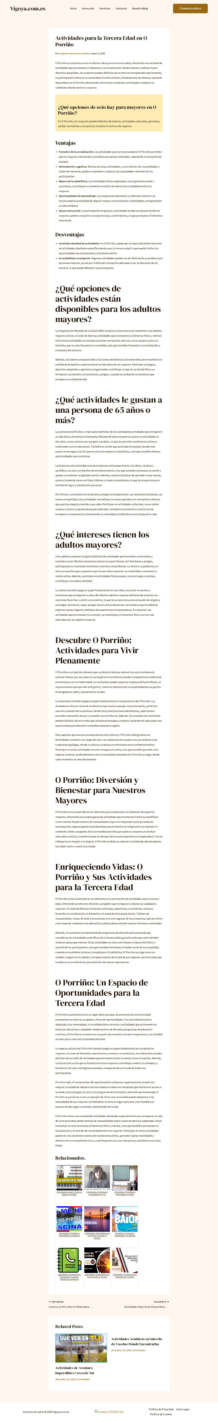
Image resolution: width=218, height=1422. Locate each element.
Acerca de (88, 8)
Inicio (73, 8)
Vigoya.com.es (27, 8)
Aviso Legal (182, 1409)
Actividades (83, 1379)
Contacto (121, 8)
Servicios (104, 8)
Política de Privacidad (161, 1409)
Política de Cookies (161, 1414)
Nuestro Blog (140, 8)
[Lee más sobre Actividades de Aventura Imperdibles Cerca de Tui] (81, 1348)
